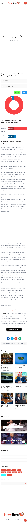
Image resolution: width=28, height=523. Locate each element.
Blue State (17, 313)
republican (7, 323)
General (3, 472)
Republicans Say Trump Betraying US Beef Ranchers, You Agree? (6, 367)
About (2, 454)
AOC (11, 313)
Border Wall (23, 313)
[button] (15, 81)
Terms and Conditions (6, 463)
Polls (15, 310)
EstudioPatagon (18, 519)
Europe (7, 469)
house (3, 318)
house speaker (8, 318)
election (3, 316)
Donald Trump (22, 315)
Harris (24, 316)
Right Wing (19, 323)
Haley (21, 316)
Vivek (20, 325)
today (14, 325)
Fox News (15, 316)
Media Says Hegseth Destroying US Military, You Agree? (6, 407)
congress (5, 315)
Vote (24, 92)
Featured (13, 469)
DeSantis (16, 315)
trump (17, 325)
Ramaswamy (21, 321)
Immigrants (23, 318)
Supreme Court (9, 325)
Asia (3, 469)
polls (13, 321)
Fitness (19, 469)
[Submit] (25, 483)
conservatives (10, 315)
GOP (19, 316)
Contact (3, 457)
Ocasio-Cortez (21, 320)
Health (8, 472)
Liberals (13, 320)
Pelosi (6, 321)
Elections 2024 (9, 316)
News (20, 472)
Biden (13, 313)
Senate (23, 323)
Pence (9, 321)
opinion (3, 321)
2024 (8, 313)
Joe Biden (5, 320)
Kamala (9, 320)
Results (17, 92)
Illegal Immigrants (16, 318)
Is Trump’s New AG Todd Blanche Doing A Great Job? (20, 407)
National (15, 472)
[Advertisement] (14, 19)
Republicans (13, 323)
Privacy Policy (4, 460)
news (16, 320)
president (16, 321)
